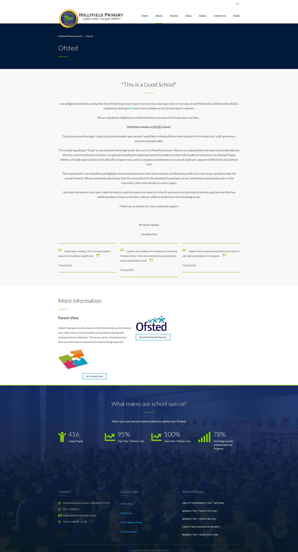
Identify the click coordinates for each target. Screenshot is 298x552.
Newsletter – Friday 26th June (200, 534)
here (130, 108)
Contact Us (220, 15)
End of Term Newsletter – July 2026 (203, 503)
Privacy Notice (128, 531)
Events (202, 15)
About (159, 15)
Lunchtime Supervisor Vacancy (201, 526)
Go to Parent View (94, 376)
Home (144, 15)
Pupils (236, 15)
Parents (174, 15)
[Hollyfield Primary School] (91, 15)
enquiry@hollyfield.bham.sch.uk (80, 515)
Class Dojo (126, 512)
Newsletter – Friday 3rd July (199, 519)
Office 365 (126, 503)
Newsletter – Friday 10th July (200, 511)
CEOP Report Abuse (131, 522)
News (188, 15)
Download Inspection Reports (152, 337)
